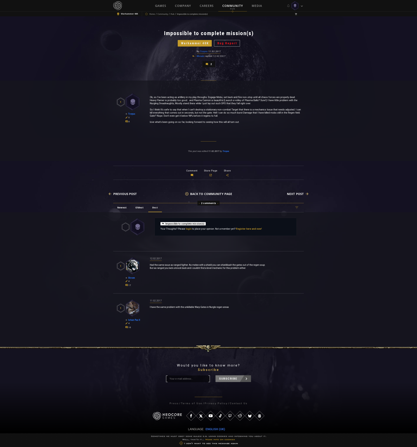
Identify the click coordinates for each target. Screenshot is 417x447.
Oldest (139, 207)
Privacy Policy (216, 403)
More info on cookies (220, 439)
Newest (122, 207)
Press (174, 403)
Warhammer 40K (195, 43)
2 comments (208, 203)
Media (257, 6)
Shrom (200, 56)
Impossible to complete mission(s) (184, 223)
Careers (207, 6)
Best (155, 207)
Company (183, 6)
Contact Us (238, 403)
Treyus (204, 51)
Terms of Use (191, 403)
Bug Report (227, 43)
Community (232, 6)
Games (160, 6)
